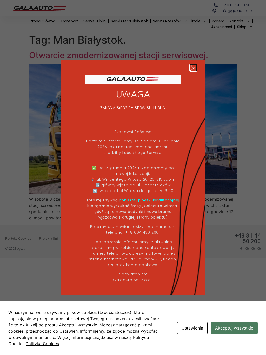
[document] (133, 177)
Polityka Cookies (42, 343)
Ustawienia (192, 328)
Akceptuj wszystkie (234, 328)
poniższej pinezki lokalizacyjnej (149, 200)
